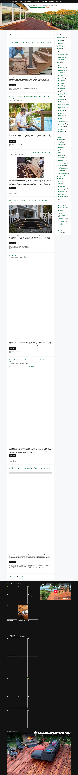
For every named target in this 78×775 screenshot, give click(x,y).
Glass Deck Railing (62, 57)
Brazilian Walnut (61, 70)
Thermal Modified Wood (62, 173)
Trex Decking (61, 45)
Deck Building (12, 192)
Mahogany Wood (61, 205)
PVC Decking (11, 566)
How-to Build (61, 132)
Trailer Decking (61, 123)
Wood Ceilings (44, 1)
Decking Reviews (68, 739)
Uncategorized (60, 178)
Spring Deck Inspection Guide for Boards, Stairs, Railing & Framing (30, 42)
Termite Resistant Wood (63, 215)
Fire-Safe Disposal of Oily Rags (18, 256)
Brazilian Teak (61, 69)
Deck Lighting (12, 246)
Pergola (58, 152)
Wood (61, 1)
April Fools (60, 142)
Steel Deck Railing (61, 59)
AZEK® (11, 565)
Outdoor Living (14, 1)
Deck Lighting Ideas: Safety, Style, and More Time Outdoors (28, 200)
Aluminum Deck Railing (62, 50)
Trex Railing (59, 176)
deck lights (17, 247)
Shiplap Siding (61, 162)
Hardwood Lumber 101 (63, 197)
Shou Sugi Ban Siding (62, 163)
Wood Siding (61, 171)
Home (45, 739)
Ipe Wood (49, 565)
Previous (11, 576)
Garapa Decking (61, 93)
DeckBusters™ (61, 86)
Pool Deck (60, 101)
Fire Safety (19, 567)
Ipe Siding (60, 158)
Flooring (58, 136)
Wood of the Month (62, 229)
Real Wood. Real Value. (55, 739)
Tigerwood (60, 119)
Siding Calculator (61, 165)
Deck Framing (22, 565)
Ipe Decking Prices (62, 145)
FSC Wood (60, 194)
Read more (12, 85)
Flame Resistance (25, 567)
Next (23, 576)
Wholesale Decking (62, 150)
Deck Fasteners (61, 78)
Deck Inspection (13, 460)
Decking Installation (62, 88)
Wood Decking (23, 566)
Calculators (60, 129)
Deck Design (60, 77)
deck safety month (33, 460)
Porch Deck (60, 102)
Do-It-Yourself (51, 1)
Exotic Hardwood (61, 191)
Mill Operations (61, 147)
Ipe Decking (45, 565)
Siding (58, 154)
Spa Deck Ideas (61, 115)
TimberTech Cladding (62, 168)
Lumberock (60, 43)
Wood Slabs (60, 232)
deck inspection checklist (20, 460)
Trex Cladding (61, 170)
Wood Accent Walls (62, 218)
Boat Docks (60, 65)
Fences (59, 193)
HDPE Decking (40, 565)
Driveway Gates (61, 186)
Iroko (59, 202)
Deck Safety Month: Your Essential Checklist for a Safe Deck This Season (29, 361)
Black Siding (60, 155)
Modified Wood (60, 139)
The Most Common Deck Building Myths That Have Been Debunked (30, 153)
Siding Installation (62, 167)
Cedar (59, 181)
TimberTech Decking (17, 566)
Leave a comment (13, 89)
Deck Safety (24, 88)
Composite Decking (27, 1)
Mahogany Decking (62, 97)
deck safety (28, 460)
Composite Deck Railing (63, 54)
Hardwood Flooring (36, 1)
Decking (21, 1)
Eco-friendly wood (62, 188)
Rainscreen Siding (62, 160)
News (57, 1)
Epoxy (58, 134)
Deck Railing (19, 88)
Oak (59, 212)
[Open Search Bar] (65, 1)
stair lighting (27, 247)
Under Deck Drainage (62, 124)
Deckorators (35, 565)
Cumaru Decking (61, 72)
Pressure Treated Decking (63, 104)
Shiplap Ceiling (63, 221)
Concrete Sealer (60, 46)
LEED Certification (62, 204)
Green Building (61, 144)
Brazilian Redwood (62, 67)
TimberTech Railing (61, 175)
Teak (59, 213)
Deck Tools (60, 85)
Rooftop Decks (61, 113)
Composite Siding (62, 157)
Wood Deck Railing (62, 60)
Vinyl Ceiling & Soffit (64, 226)
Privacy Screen (61, 110)
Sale (59, 149)
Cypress (60, 183)
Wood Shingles (29, 566)
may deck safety (40, 460)
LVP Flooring (60, 137)
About (49, 739)
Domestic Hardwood (62, 184)
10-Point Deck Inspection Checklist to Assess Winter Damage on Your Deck (29, 97)
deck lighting (12, 247)
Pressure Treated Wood (63, 107)
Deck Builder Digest (62, 73)
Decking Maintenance (33, 88)
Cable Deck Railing (13, 88)
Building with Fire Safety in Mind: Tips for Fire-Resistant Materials (30, 468)
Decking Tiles (61, 131)
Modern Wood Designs (63, 207)
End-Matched (61, 189)
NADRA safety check (46, 460)
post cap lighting (22, 247)
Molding (60, 210)
